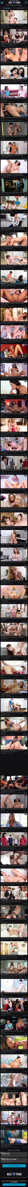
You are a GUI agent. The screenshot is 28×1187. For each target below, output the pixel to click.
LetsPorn (25, 249)
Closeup (9, 101)
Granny (10, 176)
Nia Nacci (3, 306)
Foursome (9, 1015)
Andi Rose (3, 939)
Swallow (14, 602)
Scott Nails (3, 120)
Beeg (26, 46)
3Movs (25, 454)
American (8, 546)
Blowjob (22, 696)
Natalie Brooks (4, 977)
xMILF (25, 753)
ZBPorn (25, 194)
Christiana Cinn (4, 510)
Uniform (23, 510)
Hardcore (6, 287)
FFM (2, 287)
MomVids (25, 361)
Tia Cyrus (3, 211)
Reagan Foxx (4, 378)
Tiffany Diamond (12, 510)
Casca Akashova (4, 922)
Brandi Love (3, 715)
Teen (9, 342)
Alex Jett (9, 792)
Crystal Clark (4, 435)
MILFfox (25, 492)
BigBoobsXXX (24, 158)
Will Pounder (4, 792)
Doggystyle (20, 120)
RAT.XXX (25, 1071)
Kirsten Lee (3, 734)
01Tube (25, 958)
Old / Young (14, 361)
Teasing (9, 27)
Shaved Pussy (15, 1109)
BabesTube (24, 82)
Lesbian (12, 715)
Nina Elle (3, 139)
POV (5, 492)
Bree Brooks (3, 583)
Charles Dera (4, 473)
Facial (2, 63)
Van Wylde (3, 1071)
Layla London (4, 1052)
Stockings (15, 958)
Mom (6, 158)
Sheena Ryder (10, 120)
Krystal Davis (4, 753)
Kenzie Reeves (4, 602)
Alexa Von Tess (10, 696)
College (8, 1128)
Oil (8, 1052)
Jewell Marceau (4, 176)
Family (8, 903)
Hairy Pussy (17, 473)
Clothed (11, 139)
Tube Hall (6, 1154)
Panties (9, 268)
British (9, 361)
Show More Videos (14, 1165)
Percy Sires (3, 867)
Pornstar (6, 416)
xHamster (24, 903)
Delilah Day (3, 1128)
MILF (12, 27)
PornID (25, 397)
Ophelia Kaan (4, 640)
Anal (7, 939)
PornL (25, 230)
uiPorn (25, 176)
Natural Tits (19, 792)
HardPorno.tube (23, 139)
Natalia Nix (3, 677)
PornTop (25, 211)
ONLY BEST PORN (9, 1160)
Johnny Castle (4, 342)
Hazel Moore (4, 1015)
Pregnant (3, 194)
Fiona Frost (3, 884)
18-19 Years (3, 903)
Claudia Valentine (5, 1147)
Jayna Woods (4, 361)
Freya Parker (4, 82)
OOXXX (25, 63)
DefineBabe (24, 621)
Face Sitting (8, 564)
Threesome (16, 454)
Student (9, 378)
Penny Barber (4, 397)
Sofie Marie (3, 27)
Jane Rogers (4, 46)
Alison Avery (4, 830)
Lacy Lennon (9, 454)
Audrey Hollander (5, 659)
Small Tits (11, 939)
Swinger (14, 792)
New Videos (7, 8)
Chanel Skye (10, 473)
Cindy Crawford (10, 849)
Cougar (2, 158)
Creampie (9, 82)
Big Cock (12, 306)
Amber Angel (11, 977)
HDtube (25, 323)
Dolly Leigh (3, 528)
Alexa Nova (3, 696)
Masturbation (7, 230)
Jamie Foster (4, 958)
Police (7, 139)
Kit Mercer (3, 454)
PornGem (25, 306)
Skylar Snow (4, 1090)
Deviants (25, 27)
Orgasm (9, 46)
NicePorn (14, 2)
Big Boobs (11, 211)
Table (7, 811)
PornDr (25, 342)
